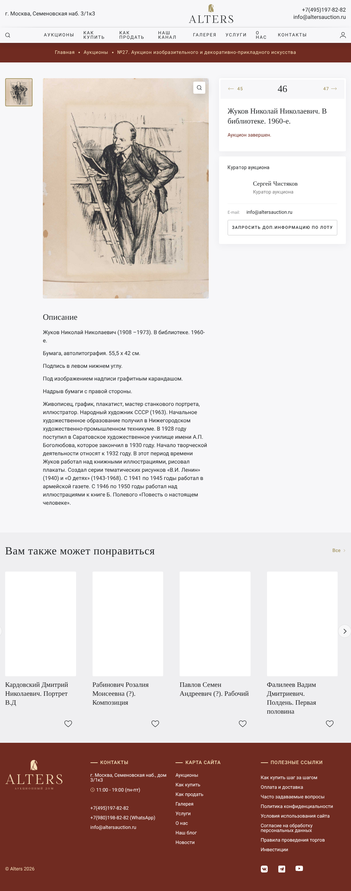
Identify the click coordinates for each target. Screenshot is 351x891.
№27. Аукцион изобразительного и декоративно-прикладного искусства (206, 52)
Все (337, 550)
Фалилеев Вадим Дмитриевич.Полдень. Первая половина (291, 698)
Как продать (132, 35)
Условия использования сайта (295, 816)
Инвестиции (274, 850)
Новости (185, 842)
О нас (261, 35)
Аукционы (59, 35)
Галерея (205, 35)
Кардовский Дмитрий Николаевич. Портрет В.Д (36, 693)
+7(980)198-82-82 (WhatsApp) (123, 818)
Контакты (292, 35)
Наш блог (186, 833)
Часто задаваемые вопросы (293, 797)
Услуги (236, 35)
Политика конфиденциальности (297, 806)
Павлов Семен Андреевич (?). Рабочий (214, 689)
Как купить (94, 35)
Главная (65, 52)
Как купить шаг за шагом (289, 778)
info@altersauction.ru (319, 17)
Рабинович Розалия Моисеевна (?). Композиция (121, 693)
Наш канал (167, 35)
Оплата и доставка (282, 787)
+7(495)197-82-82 (324, 10)
